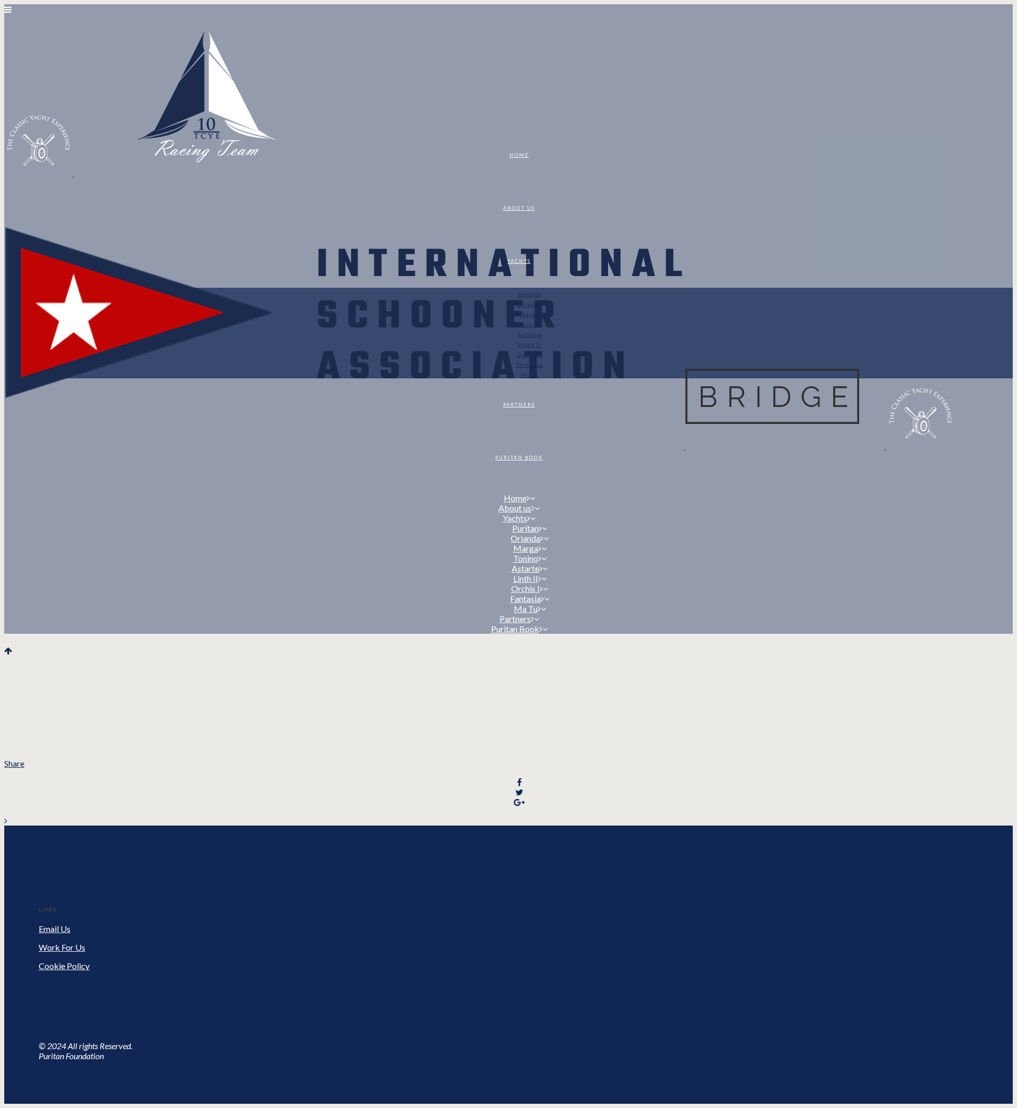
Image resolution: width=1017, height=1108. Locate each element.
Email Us (54, 929)
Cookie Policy (64, 966)
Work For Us (62, 947)
